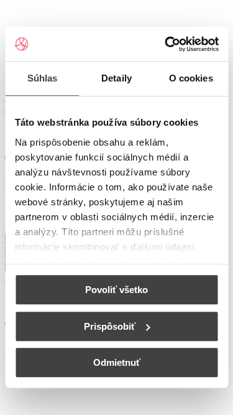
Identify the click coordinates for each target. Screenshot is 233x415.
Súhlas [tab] (42, 78)
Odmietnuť (116, 362)
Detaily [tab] (116, 78)
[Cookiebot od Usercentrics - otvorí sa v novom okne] (166, 44)
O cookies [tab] (191, 78)
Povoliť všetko (116, 289)
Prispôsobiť (109, 326)
